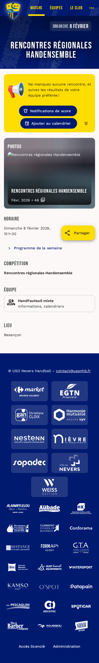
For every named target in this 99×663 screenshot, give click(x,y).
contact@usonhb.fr (73, 371)
